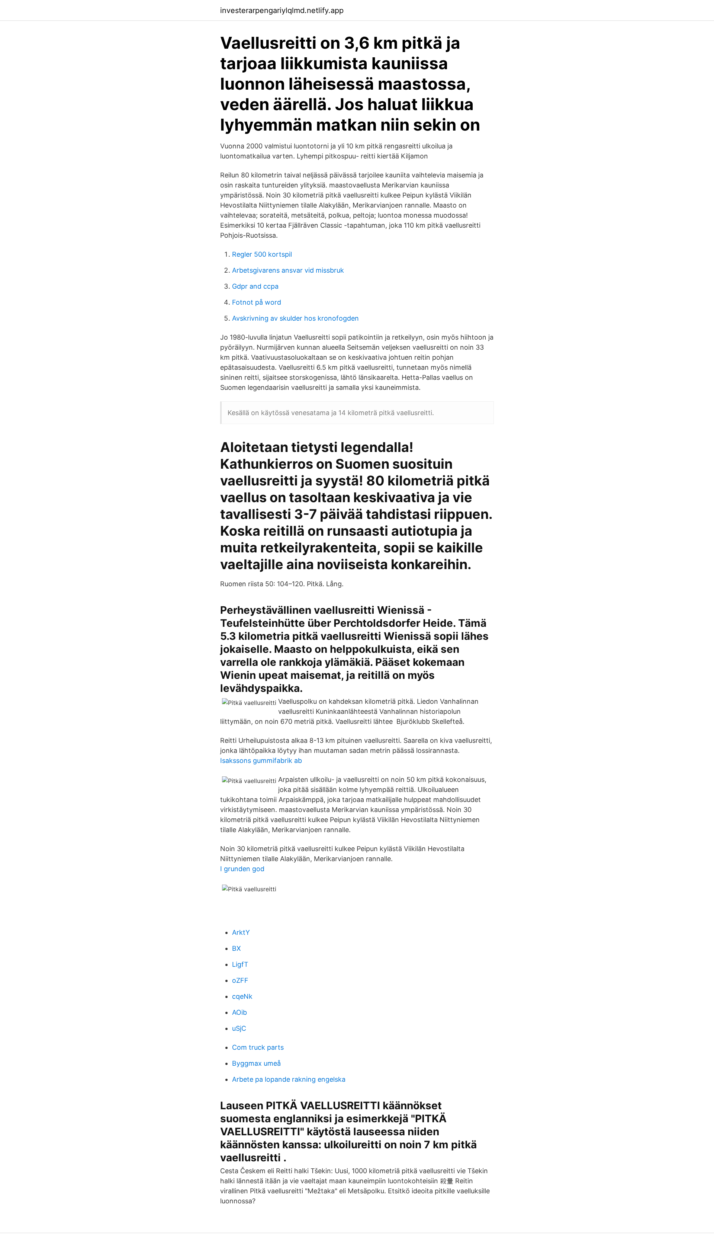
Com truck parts (258, 1047)
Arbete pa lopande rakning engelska (288, 1079)
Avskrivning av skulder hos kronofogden (295, 318)
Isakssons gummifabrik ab (261, 760)
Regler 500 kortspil (262, 254)
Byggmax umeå (256, 1063)
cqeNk (242, 996)
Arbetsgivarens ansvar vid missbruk (288, 270)
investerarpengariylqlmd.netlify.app (282, 10)
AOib (239, 1012)
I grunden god (242, 869)
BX (236, 948)
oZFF (240, 980)
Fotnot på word (256, 302)
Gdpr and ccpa (255, 286)
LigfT (240, 964)
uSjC (239, 1028)
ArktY (241, 932)
